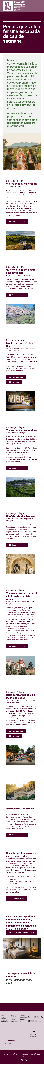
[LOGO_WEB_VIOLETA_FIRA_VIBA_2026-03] (14, 2)
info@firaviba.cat (11, 1043)
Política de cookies (26, 1054)
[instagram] (26, 1060)
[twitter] (22, 1060)
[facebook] (18, 1060)
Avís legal (16, 1054)
